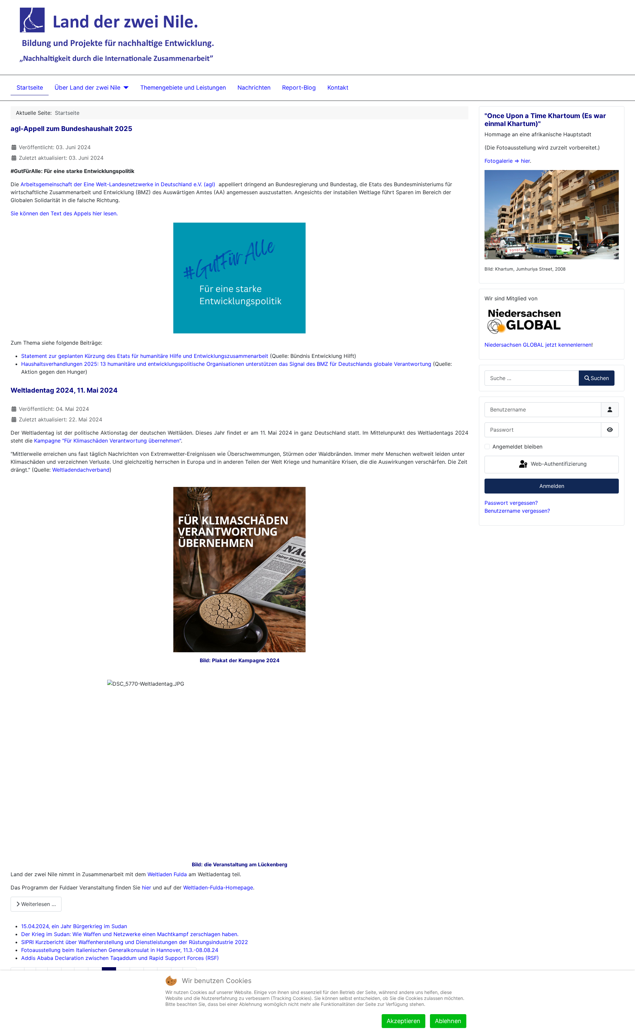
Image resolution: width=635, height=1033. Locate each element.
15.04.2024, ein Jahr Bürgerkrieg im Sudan (74, 926)
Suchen (600, 378)
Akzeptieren (403, 1020)
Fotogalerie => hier (507, 160)
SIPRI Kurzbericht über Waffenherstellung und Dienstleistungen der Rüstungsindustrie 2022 (134, 942)
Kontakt (337, 87)
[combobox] (532, 377)
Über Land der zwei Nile (87, 87)
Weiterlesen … (38, 904)
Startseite (30, 87)
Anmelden (551, 486)
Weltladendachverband (80, 469)
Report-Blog (299, 87)
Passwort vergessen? (511, 502)
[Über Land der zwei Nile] (124, 87)
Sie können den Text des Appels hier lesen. (64, 213)
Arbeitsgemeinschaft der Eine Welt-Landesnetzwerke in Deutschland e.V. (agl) (118, 184)
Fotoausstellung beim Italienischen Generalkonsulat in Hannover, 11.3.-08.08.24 (119, 950)
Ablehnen (448, 1020)
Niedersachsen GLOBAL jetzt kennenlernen (538, 344)
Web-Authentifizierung (558, 464)
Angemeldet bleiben (517, 446)
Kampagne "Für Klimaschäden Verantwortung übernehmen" (107, 440)
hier (146, 887)
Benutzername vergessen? (517, 510)
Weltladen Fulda (167, 874)
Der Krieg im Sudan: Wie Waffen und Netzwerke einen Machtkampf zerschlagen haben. (129, 934)
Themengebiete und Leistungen (183, 87)
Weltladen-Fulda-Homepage (218, 887)
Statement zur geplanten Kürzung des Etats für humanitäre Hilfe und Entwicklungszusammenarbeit (144, 356)
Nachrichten (254, 87)
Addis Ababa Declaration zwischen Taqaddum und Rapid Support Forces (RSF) (120, 958)
